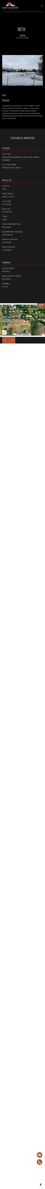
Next (12, 340)
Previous (5, 340)
